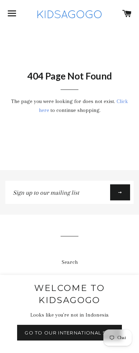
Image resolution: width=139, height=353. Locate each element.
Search (70, 262)
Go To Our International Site (69, 333)
